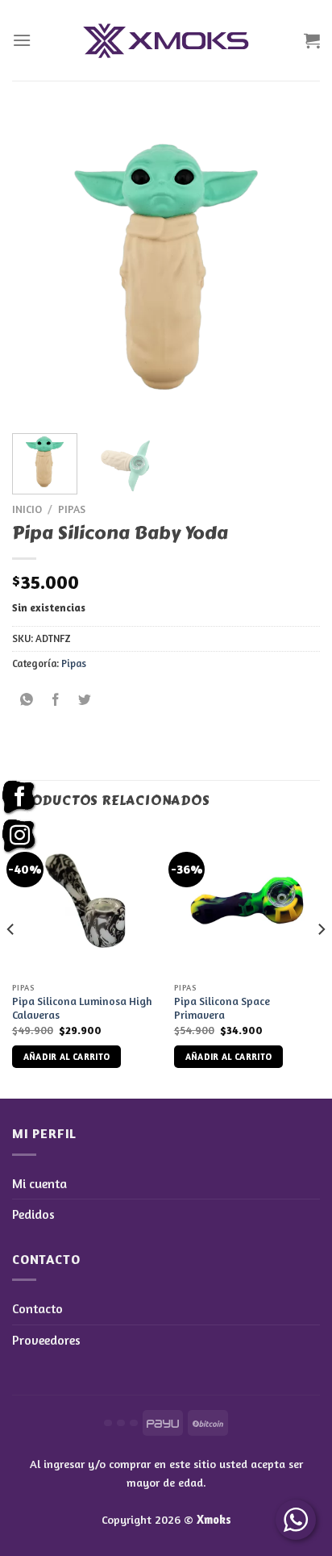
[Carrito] (312, 40)
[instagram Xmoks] (19, 836)
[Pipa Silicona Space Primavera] (247, 901)
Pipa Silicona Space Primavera (222, 1008)
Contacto (37, 1308)
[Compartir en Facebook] (56, 699)
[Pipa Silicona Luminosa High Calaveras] (85, 901)
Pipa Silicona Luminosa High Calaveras (81, 1008)
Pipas (71, 509)
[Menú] (21, 40)
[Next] (293, 267)
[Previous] (38, 267)
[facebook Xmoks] (19, 797)
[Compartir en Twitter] (85, 699)
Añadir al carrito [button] (66, 1056)
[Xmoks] (166, 40)
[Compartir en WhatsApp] (27, 699)
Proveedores (46, 1340)
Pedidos (33, 1214)
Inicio (27, 509)
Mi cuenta (39, 1183)
